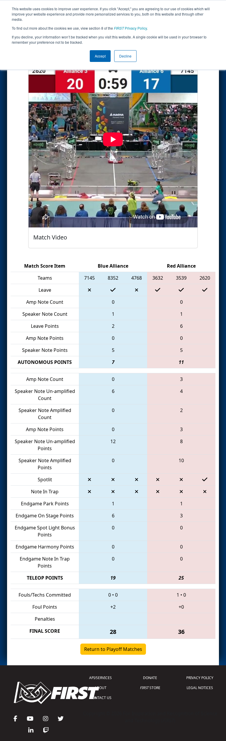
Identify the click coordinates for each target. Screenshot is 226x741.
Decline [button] (125, 55)
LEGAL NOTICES (200, 687)
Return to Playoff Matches (113, 649)
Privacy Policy (130, 28)
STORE (150, 687)
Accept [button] (100, 55)
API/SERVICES (100, 677)
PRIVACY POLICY (199, 677)
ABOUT (100, 687)
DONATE (150, 677)
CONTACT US (101, 697)
